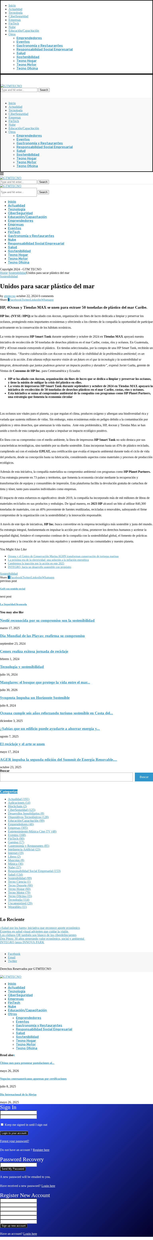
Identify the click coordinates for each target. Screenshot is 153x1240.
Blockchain (17, 806)
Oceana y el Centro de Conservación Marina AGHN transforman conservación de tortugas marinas (63, 556)
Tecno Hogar (27, 61)
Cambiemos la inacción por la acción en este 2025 (36, 563)
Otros (12, 34)
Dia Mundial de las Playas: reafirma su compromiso (42, 636)
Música (15, 863)
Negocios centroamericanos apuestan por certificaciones (33, 1078)
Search (44, 89)
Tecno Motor (26, 64)
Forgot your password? (14, 1141)
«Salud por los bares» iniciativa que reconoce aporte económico (40, 928)
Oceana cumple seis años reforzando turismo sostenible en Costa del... (56, 713)
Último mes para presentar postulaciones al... (27, 1063)
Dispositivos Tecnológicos (28, 817)
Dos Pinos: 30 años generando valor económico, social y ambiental (42, 938)
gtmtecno (10, 296)
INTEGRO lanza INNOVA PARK (22, 942)
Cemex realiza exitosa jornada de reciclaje (34, 651)
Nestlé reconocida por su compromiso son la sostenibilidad (47, 620)
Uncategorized (20, 903)
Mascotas (16, 860)
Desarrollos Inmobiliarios (26, 813)
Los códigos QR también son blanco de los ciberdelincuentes (38, 935)
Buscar (5, 770)
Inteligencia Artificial (24, 849)
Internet (16, 853)
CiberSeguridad (18, 16)
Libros (14, 856)
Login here (48, 1185)
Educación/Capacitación (24, 30)
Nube (12, 27)
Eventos (23, 42)
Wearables (17, 907)
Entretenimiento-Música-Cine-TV (32, 831)
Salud (21, 53)
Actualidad (15, 9)
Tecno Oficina (27, 68)
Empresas (15, 20)
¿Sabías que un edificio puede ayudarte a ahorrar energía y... (50, 729)
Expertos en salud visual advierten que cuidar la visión (34, 931)
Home (4, 273)
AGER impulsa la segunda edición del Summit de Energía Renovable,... (58, 759)
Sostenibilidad (28, 57)
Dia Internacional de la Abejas (18, 1094)
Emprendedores (29, 38)
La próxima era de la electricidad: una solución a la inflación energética (48, 559)
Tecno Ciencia (19, 881)
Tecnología (16, 12)
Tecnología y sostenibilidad (22, 667)
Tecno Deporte (20, 885)
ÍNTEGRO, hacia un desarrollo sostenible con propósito (39, 567)
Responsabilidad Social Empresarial (45, 49)
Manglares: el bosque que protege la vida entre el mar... (45, 682)
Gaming (16, 842)
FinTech (14, 23)
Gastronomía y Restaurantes (40, 46)
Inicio (12, 5)
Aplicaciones (19, 802)
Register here (41, 1150)
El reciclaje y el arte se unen (22, 744)
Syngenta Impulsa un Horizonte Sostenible (35, 698)
